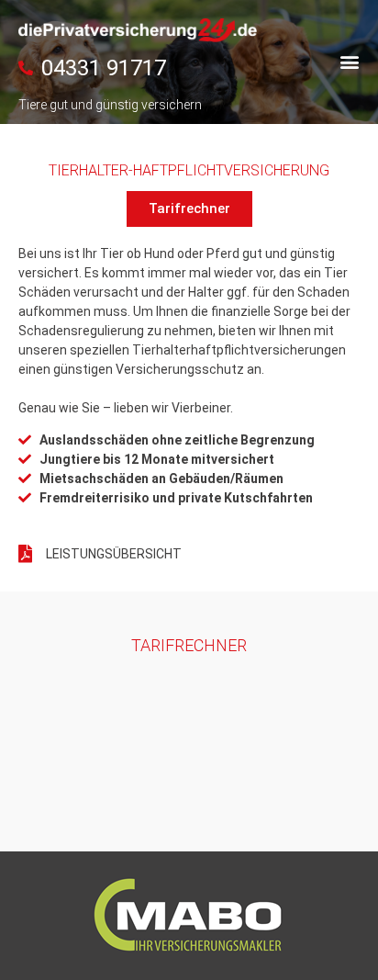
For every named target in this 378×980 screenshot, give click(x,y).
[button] (349, 61)
